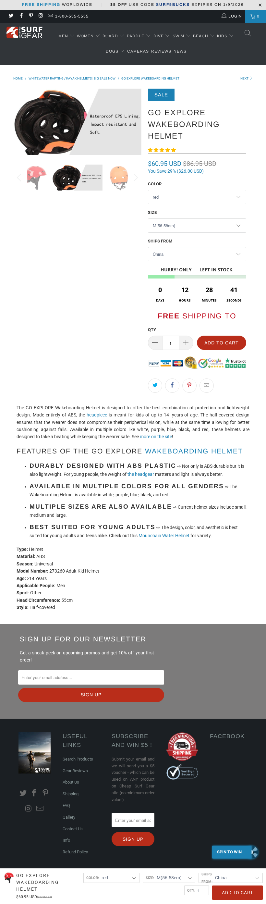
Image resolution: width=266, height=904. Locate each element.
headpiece (97, 414)
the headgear (140, 474)
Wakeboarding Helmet (194, 451)
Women (85, 36)
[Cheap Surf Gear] (24, 33)
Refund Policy (75, 851)
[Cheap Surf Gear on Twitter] (11, 16)
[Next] (135, 122)
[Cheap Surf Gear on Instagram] (40, 16)
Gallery (69, 817)
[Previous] (20, 122)
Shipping (71, 793)
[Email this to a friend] (207, 385)
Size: (150, 877)
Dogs (113, 51)
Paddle (135, 36)
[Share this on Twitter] (155, 385)
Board (110, 36)
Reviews (161, 51)
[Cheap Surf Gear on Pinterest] (30, 16)
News (180, 51)
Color (155, 183)
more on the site (156, 436)
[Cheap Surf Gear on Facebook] (20, 16)
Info (66, 840)
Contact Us (73, 828)
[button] (162, 150)
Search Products (78, 759)
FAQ (66, 805)
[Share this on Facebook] (172, 385)
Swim (179, 36)
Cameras (138, 51)
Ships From (160, 241)
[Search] (248, 34)
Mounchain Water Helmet (164, 535)
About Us (71, 782)
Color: (92, 877)
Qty (152, 329)
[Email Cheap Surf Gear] (50, 16)
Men (63, 36)
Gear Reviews (75, 770)
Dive (158, 36)
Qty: (191, 890)
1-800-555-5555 (72, 16)
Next (244, 78)
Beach (201, 36)
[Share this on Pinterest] (189, 385)
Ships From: (206, 878)
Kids (223, 36)
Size (152, 212)
